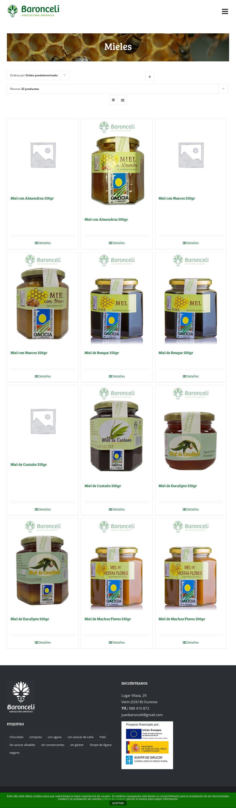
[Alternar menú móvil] (225, 11)
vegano (14, 753)
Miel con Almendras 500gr (106, 219)
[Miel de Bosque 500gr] (190, 298)
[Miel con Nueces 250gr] (190, 154)
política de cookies (113, 799)
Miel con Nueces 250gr (177, 198)
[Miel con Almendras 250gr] (42, 154)
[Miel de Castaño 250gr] (42, 420)
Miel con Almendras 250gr (32, 198)
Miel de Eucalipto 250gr (178, 485)
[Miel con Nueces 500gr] (42, 298)
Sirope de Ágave (101, 745)
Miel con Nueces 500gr (29, 352)
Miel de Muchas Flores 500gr (182, 618)
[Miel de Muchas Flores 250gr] (116, 564)
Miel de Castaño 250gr (29, 464)
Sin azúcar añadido (22, 745)
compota (35, 737)
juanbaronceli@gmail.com (142, 714)
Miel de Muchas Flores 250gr (108, 618)
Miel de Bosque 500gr (176, 352)
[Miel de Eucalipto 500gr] (42, 564)
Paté (103, 737)
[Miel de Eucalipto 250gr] (190, 431)
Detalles (44, 243)
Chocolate (16, 737)
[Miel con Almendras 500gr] (116, 165)
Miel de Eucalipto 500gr (30, 618)
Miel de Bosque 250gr (102, 352)
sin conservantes (52, 745)
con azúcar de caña (81, 737)
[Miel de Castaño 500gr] (116, 431)
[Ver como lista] (122, 100)
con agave (55, 737)
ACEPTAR (118, 803)
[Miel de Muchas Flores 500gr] (190, 564)
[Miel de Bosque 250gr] (116, 298)
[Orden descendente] (149, 76)
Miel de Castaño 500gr (103, 485)
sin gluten (77, 745)
